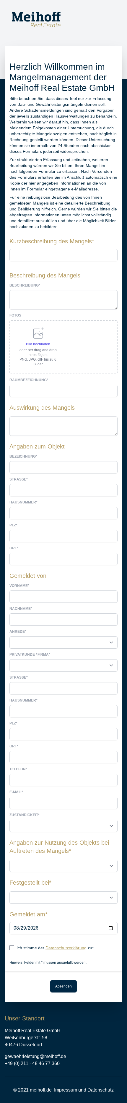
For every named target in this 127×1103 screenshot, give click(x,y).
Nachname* (20, 609)
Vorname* (19, 586)
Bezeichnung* (23, 456)
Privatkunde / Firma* (29, 654)
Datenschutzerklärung (66, 947)
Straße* (18, 479)
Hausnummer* (23, 502)
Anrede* (17, 632)
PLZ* (13, 525)
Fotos (15, 315)
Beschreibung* (24, 285)
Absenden (63, 986)
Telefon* (18, 769)
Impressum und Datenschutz (84, 1089)
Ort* (13, 548)
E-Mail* (16, 792)
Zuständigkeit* (24, 815)
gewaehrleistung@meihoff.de (35, 1056)
